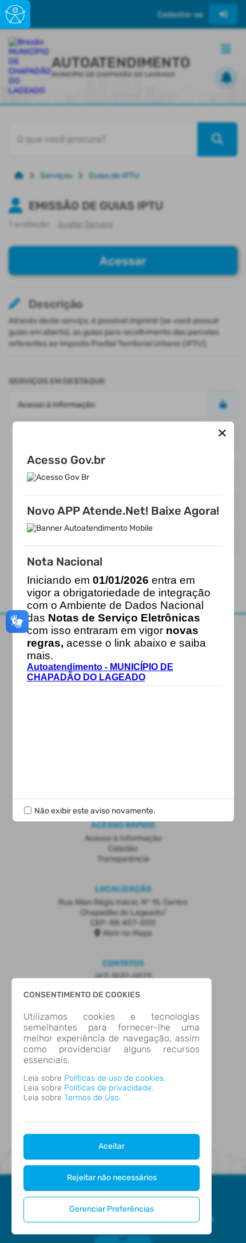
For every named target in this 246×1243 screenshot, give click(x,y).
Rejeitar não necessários (112, 1177)
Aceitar (111, 1146)
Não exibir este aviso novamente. (95, 811)
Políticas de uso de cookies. (114, 1078)
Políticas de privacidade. (108, 1088)
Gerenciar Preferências (111, 1209)
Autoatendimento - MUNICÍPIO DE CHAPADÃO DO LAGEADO (100, 672)
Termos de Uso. (92, 1097)
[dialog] (111, 1106)
